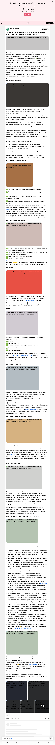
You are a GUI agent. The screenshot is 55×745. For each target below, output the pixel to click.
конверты (12, 454)
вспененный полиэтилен (31, 409)
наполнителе (43, 583)
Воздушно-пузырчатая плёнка (14, 261)
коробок (8, 209)
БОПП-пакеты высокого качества (22, 355)
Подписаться (45, 29)
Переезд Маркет (14, 28)
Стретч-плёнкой (29, 300)
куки (11, 738)
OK (50, 738)
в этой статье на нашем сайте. (22, 628)
